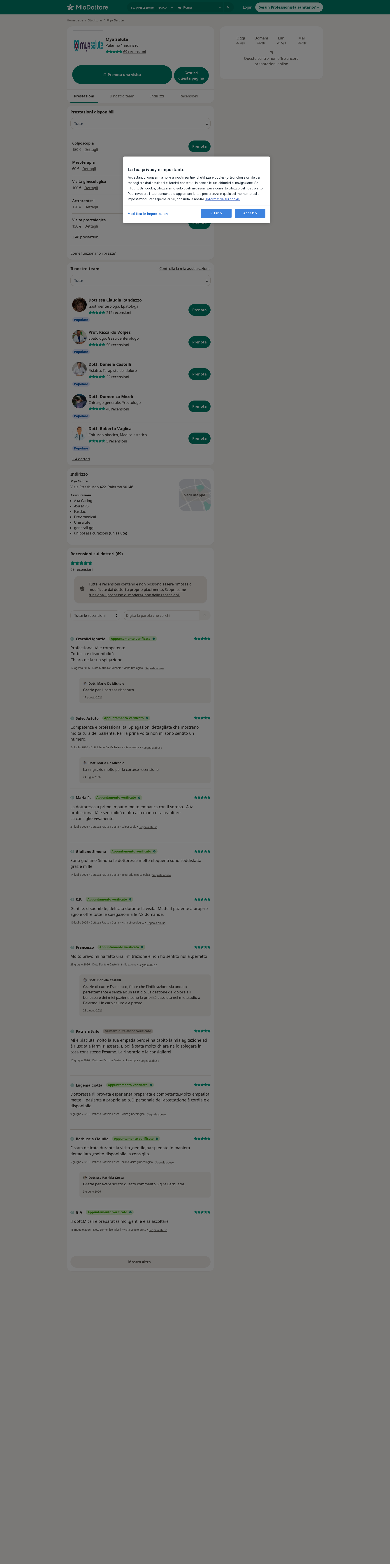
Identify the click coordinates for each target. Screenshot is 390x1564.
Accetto (250, 213)
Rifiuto (216, 213)
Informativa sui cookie (222, 199)
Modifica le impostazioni (148, 214)
